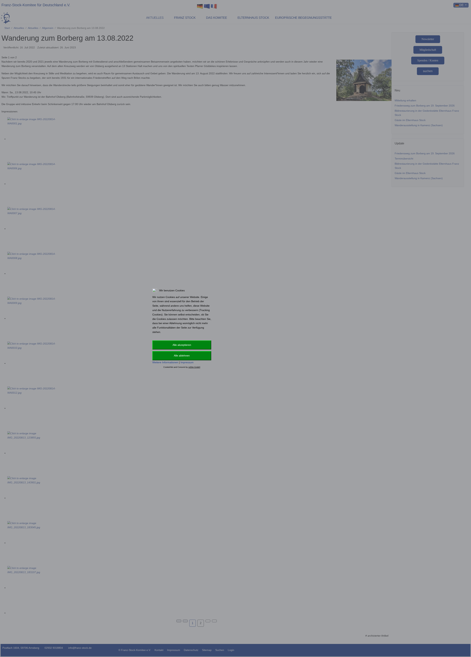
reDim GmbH (194, 367)
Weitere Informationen (165, 362)
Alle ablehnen (182, 355)
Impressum (187, 362)
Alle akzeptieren (182, 344)
